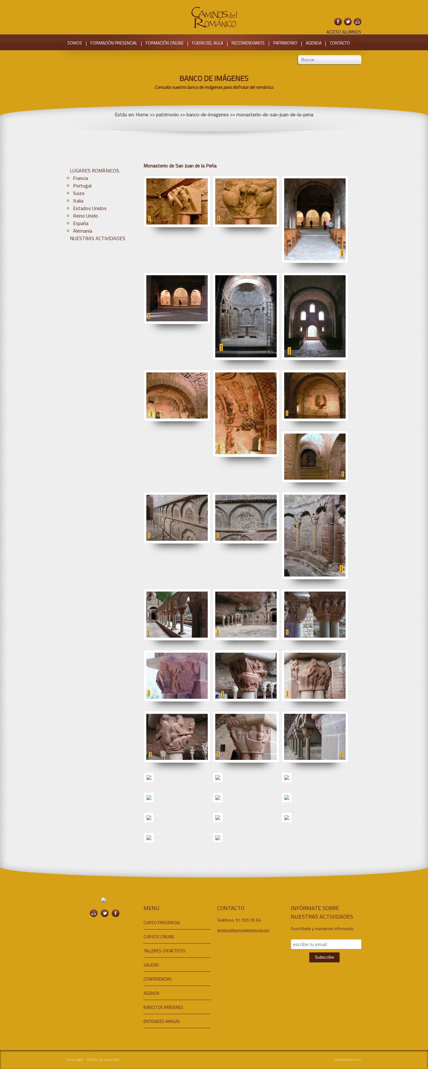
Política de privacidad (103, 1059)
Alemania (82, 230)
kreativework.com (347, 1059)
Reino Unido (85, 215)
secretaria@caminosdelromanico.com (243, 930)
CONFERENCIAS (158, 979)
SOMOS (74, 42)
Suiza (78, 193)
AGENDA (313, 42)
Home (142, 114)
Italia (78, 200)
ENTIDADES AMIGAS (162, 1021)
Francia (80, 178)
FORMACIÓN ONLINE (165, 42)
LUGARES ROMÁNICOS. (95, 170)
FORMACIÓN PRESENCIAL (114, 42)
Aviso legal (75, 1059)
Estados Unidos (90, 208)
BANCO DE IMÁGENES (163, 1007)
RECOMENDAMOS (248, 42)
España (80, 223)
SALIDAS (151, 964)
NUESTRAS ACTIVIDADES (97, 238)
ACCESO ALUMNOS (343, 32)
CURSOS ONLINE (159, 936)
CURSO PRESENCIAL (162, 922)
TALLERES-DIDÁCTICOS (164, 950)
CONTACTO (340, 42)
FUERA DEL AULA (207, 42)
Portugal (82, 185)
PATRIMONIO (285, 42)
